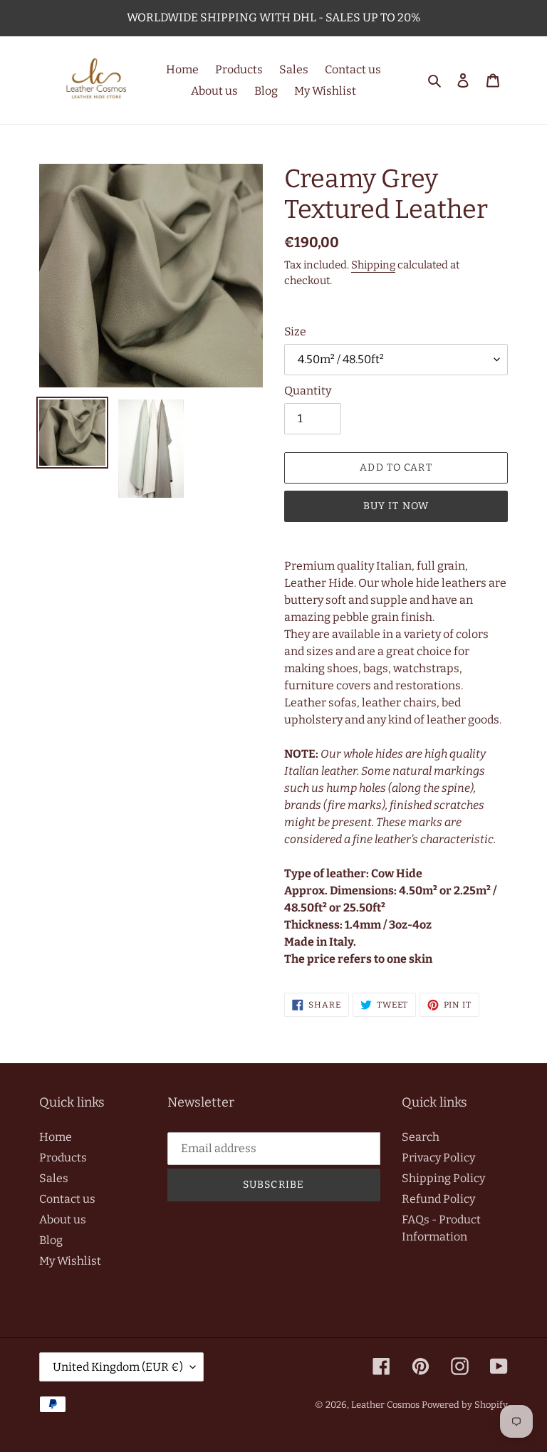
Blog (51, 1240)
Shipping (373, 264)
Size (295, 331)
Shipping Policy (443, 1178)
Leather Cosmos (385, 1404)
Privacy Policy (438, 1157)
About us (62, 1219)
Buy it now (396, 506)
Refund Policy (438, 1199)
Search (420, 1137)
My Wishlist (70, 1261)
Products (63, 1157)
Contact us (67, 1199)
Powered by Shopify (465, 1404)
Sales (53, 1178)
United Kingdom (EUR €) (118, 1367)
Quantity (307, 390)
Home (55, 1137)
